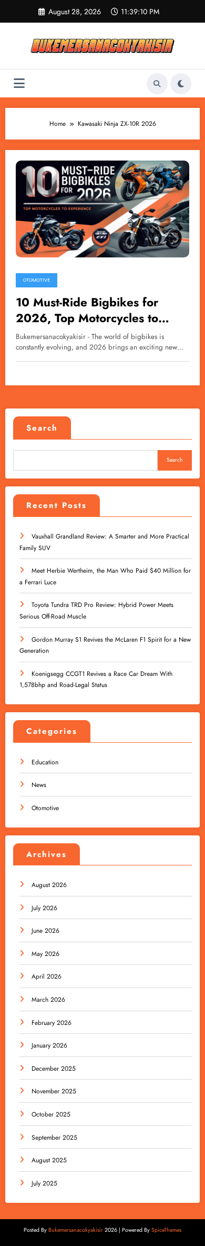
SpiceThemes (166, 1230)
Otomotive (36, 280)
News (39, 785)
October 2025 (51, 1114)
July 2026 (44, 908)
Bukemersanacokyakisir (75, 1230)
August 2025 (49, 1160)
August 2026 (49, 885)
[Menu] (19, 83)
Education (45, 762)
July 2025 (44, 1183)
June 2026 (45, 930)
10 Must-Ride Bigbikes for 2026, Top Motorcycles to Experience (87, 310)
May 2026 (45, 954)
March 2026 (48, 999)
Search (42, 428)
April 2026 (47, 976)
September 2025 (54, 1137)
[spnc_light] (180, 83)
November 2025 (54, 1091)
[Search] (157, 84)
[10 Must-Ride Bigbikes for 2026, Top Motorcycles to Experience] (102, 208)
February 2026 (51, 1023)
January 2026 (49, 1045)
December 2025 (54, 1068)
